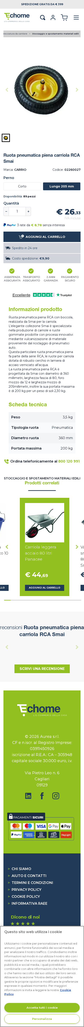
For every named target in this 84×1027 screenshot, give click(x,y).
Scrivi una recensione (42, 669)
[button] (6, 138)
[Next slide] (77, 89)
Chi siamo (19, 869)
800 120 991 (69, 461)
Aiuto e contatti (27, 876)
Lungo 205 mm (62, 186)
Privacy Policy (24, 890)
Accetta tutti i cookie (42, 1007)
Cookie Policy (24, 897)
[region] (42, 976)
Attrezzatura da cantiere (14, 33)
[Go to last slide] (6, 546)
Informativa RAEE (27, 903)
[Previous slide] (6, 89)
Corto (22, 186)
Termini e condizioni (30, 883)
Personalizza (42, 1019)
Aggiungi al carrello (44, 587)
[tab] (7, 600)
